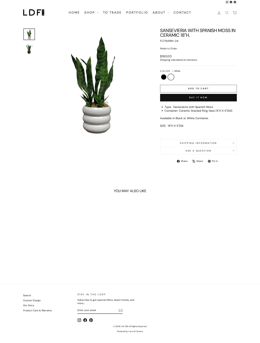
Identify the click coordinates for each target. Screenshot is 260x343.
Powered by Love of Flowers (130, 331)
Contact (182, 12)
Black (164, 77)
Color (170, 71)
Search (27, 295)
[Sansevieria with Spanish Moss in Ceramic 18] (46, 266)
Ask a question (198, 150)
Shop (90, 12)
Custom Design (32, 300)
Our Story (28, 305)
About (160, 12)
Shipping (165, 59)
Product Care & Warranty (37, 310)
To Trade (112, 12)
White (171, 77)
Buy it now (198, 97)
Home (74, 12)
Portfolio (137, 12)
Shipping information (198, 143)
